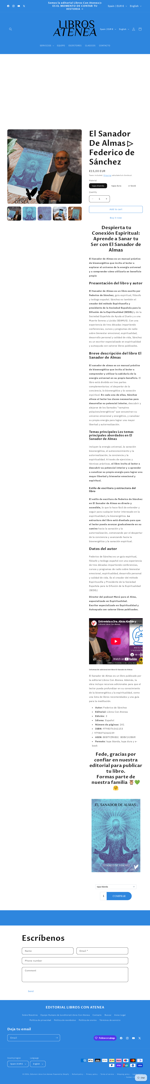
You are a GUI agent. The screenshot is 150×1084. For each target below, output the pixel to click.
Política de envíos (88, 1020)
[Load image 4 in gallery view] (60, 213)
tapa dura (116, 185)
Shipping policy (123, 1074)
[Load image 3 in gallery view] (44, 213)
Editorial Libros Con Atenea (41, 1074)
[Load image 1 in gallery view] (14, 213)
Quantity (93, 192)
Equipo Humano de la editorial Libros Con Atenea (65, 1015)
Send (31, 991)
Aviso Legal (120, 1015)
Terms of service (107, 1074)
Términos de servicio (109, 1020)
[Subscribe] (56, 1037)
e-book (132, 185)
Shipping (107, 175)
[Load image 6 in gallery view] (75, 213)
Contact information (134, 1077)
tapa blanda (98, 185)
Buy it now (116, 217)
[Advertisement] (75, 90)
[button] (10, 29)
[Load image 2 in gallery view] (29, 213)
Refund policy (77, 1074)
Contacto (97, 1015)
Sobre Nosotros (30, 1015)
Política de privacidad (40, 1020)
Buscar (108, 1015)
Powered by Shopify (61, 1074)
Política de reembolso (65, 1020)
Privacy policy (92, 1074)
